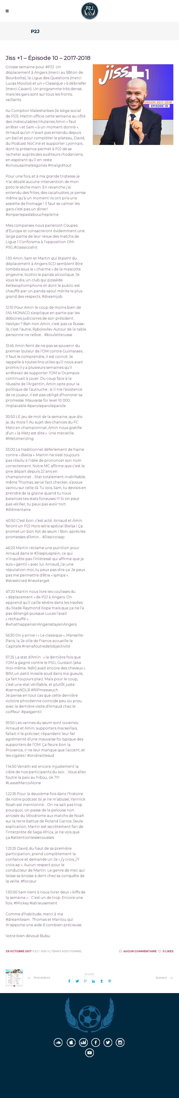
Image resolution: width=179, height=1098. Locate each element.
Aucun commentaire (140, 951)
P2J (35, 951)
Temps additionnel (66, 951)
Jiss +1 (45, 951)
